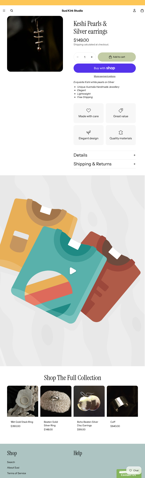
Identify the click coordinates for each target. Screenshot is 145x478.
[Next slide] (101, 401)
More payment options (104, 76)
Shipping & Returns (92, 163)
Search (11, 462)
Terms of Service (16, 473)
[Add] (33, 411)
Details (80, 155)
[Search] (12, 10)
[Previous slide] (77, 401)
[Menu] (4, 11)
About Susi (13, 467)
